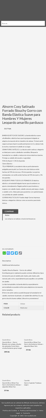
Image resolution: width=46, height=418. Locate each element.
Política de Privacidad (28, 410)
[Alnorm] (13, 235)
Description (6, 261)
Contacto (26, 413)
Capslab (27, 380)
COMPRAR (9, 211)
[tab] (23, 261)
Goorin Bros (6, 340)
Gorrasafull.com (30, 416)
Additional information (11, 265)
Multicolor (23, 308)
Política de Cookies (10, 410)
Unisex (22, 304)
